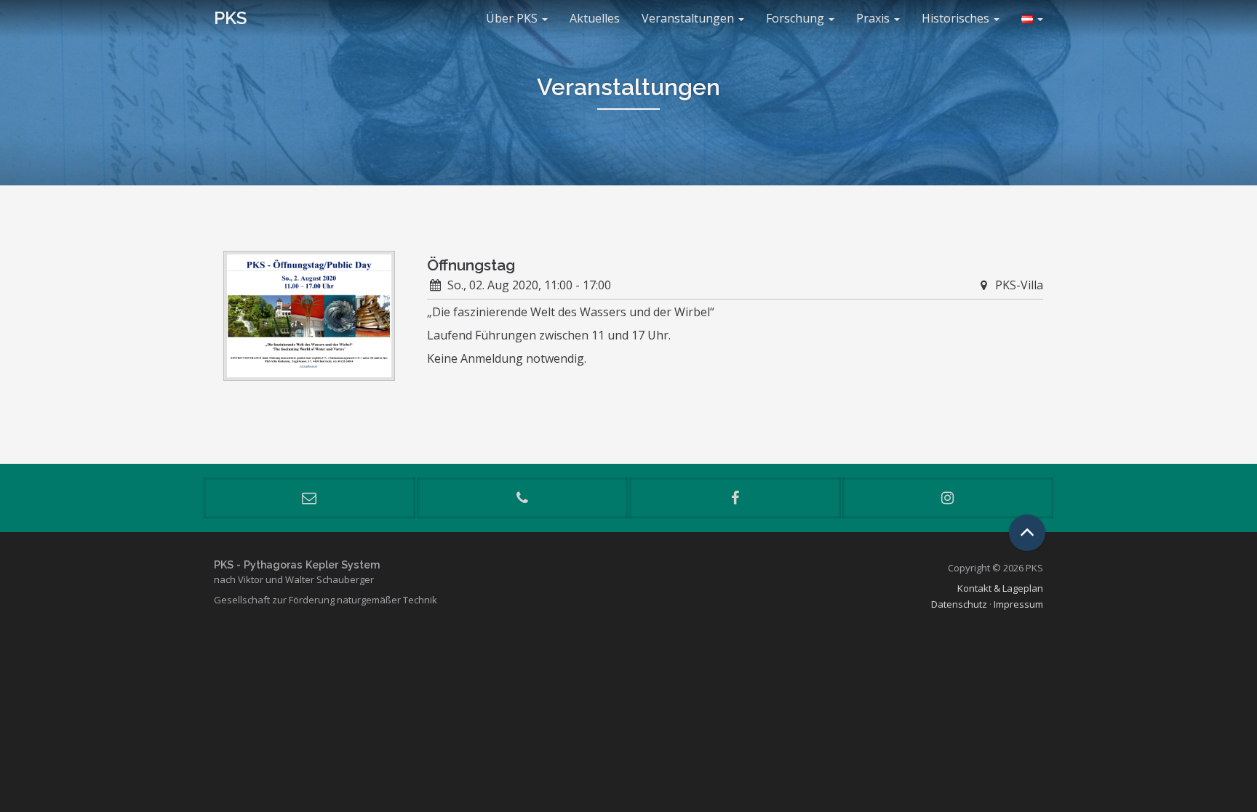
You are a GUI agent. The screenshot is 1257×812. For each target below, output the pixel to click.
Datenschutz (959, 604)
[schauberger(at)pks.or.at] (309, 498)
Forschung (796, 18)
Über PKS (513, 18)
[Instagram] (948, 498)
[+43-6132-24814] (522, 498)
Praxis (874, 18)
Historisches (957, 18)
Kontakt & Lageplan (1000, 588)
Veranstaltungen (689, 18)
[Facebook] (735, 498)
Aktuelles (595, 18)
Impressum (1018, 604)
